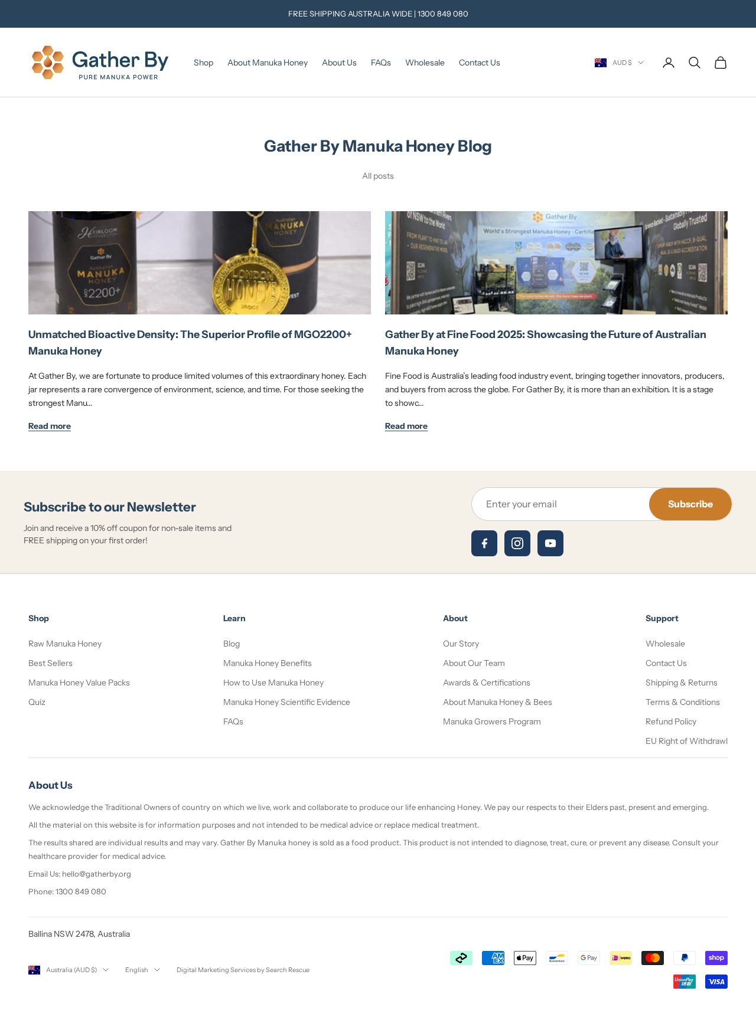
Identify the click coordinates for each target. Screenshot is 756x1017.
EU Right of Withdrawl (687, 741)
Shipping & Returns (682, 682)
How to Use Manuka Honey (273, 682)
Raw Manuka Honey (65, 643)
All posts (378, 175)
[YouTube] (550, 543)
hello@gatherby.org (96, 873)
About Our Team (474, 663)
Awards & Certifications (486, 682)
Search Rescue (287, 970)
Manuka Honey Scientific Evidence (286, 702)
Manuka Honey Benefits (267, 663)
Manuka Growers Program (492, 721)
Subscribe (690, 504)
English (136, 970)
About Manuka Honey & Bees (497, 702)
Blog (231, 643)
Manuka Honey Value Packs (79, 682)
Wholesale (425, 62)
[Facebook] (484, 543)
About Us (339, 62)
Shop (203, 62)
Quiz (36, 702)
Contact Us (479, 62)
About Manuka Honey (267, 62)
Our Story (461, 643)
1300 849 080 (443, 13)
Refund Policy (671, 721)
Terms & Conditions (683, 702)
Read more (49, 426)
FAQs (381, 62)
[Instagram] (517, 543)
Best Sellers (50, 663)
